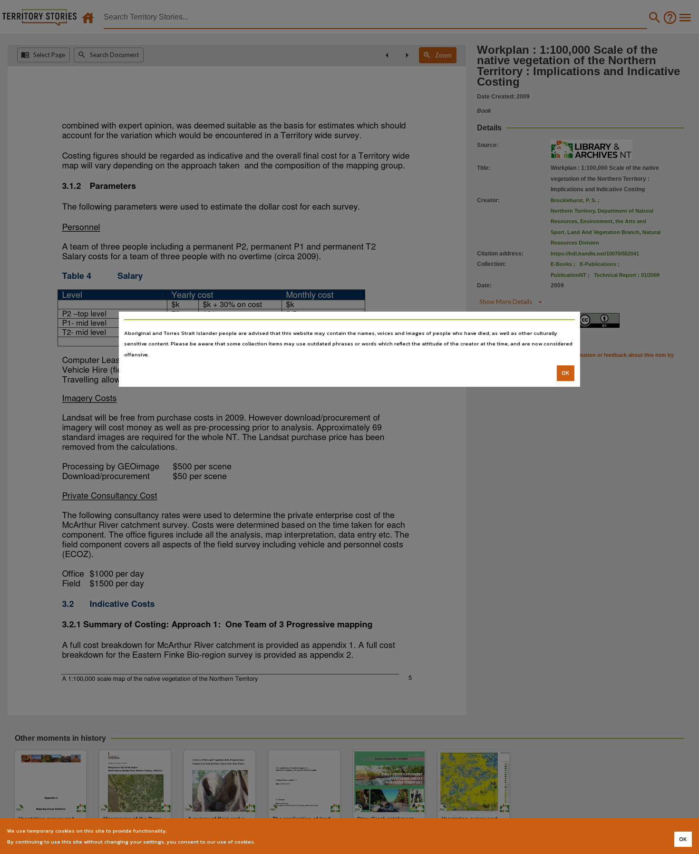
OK (566, 373)
